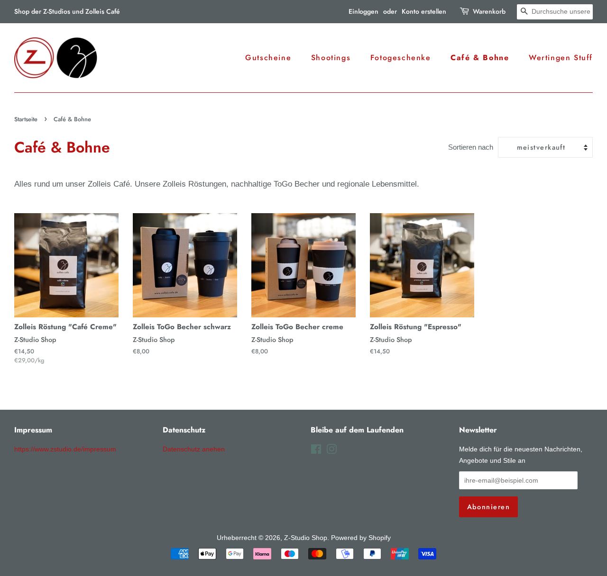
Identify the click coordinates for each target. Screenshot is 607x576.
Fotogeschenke (400, 57)
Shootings (330, 57)
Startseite (25, 119)
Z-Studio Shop (305, 537)
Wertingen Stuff (561, 57)
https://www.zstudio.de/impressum (65, 449)
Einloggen (363, 11)
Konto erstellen (424, 11)
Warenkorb (489, 11)
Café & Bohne (480, 57)
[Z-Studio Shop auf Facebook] (316, 451)
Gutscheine (268, 57)
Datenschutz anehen (194, 449)
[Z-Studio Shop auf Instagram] (331, 451)
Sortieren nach (470, 147)
